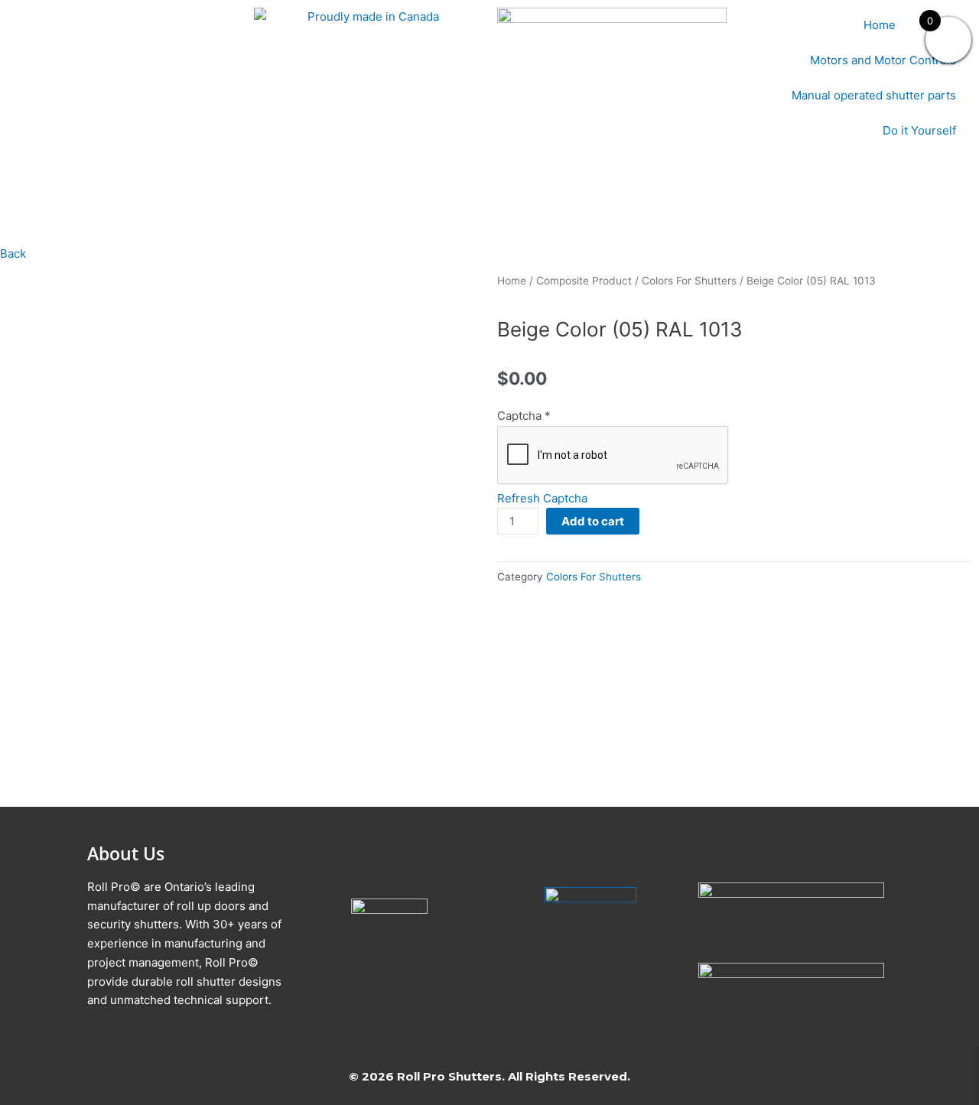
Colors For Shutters (689, 281)
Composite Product (584, 281)
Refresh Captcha (542, 498)
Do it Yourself (919, 130)
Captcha (524, 415)
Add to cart (592, 521)
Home (880, 25)
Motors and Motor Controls (883, 60)
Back (13, 253)
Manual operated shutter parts (874, 95)
